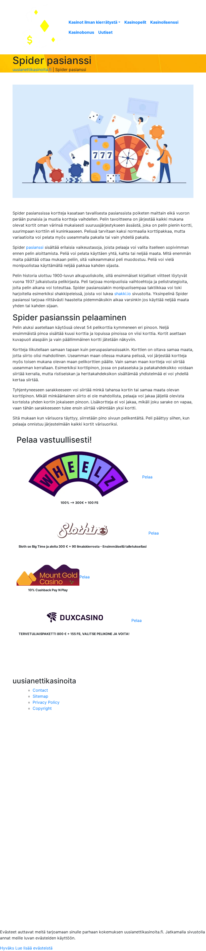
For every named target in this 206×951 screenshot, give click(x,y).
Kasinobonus (81, 32)
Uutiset (105, 32)
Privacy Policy (46, 702)
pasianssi (34, 247)
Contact (40, 690)
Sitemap (40, 696)
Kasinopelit (135, 22)
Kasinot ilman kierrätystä (93, 22)
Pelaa (147, 476)
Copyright (42, 708)
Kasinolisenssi (164, 22)
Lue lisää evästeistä (34, 947)
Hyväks (7, 947)
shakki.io (122, 293)
